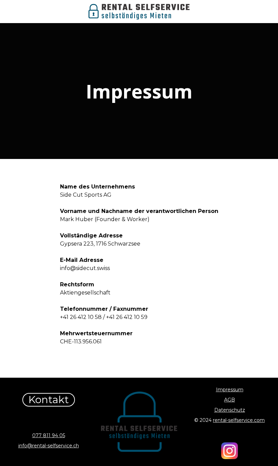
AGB (229, 400)
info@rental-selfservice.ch (48, 446)
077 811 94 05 (48, 435)
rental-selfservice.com (239, 420)
